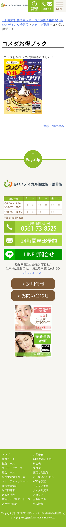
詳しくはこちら (33, 272)
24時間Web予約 (42, 459)
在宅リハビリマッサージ (16, 499)
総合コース (8, 472)
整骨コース (8, 459)
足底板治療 (8, 494)
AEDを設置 (39, 481)
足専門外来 (8, 490)
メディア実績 (40, 485)
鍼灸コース (8, 463)
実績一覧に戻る (53, 126)
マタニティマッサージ (15, 481)
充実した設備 (40, 472)
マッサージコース (12, 468)
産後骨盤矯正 (9, 485)
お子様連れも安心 (43, 477)
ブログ (37, 468)
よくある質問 (40, 490)
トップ (6, 454)
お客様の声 (39, 499)
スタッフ (38, 494)
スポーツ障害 (9, 503)
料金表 (37, 463)
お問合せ (38, 454)
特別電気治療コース (13, 477)
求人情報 (38, 503)
